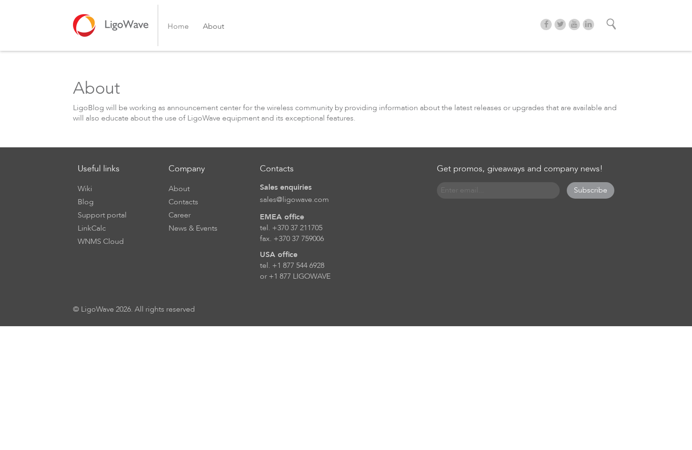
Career (180, 215)
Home (178, 26)
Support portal (102, 215)
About (213, 26)
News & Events (193, 228)
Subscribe (590, 190)
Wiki (85, 189)
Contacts (183, 202)
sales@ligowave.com (294, 199)
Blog (86, 202)
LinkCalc (92, 228)
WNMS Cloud (101, 241)
